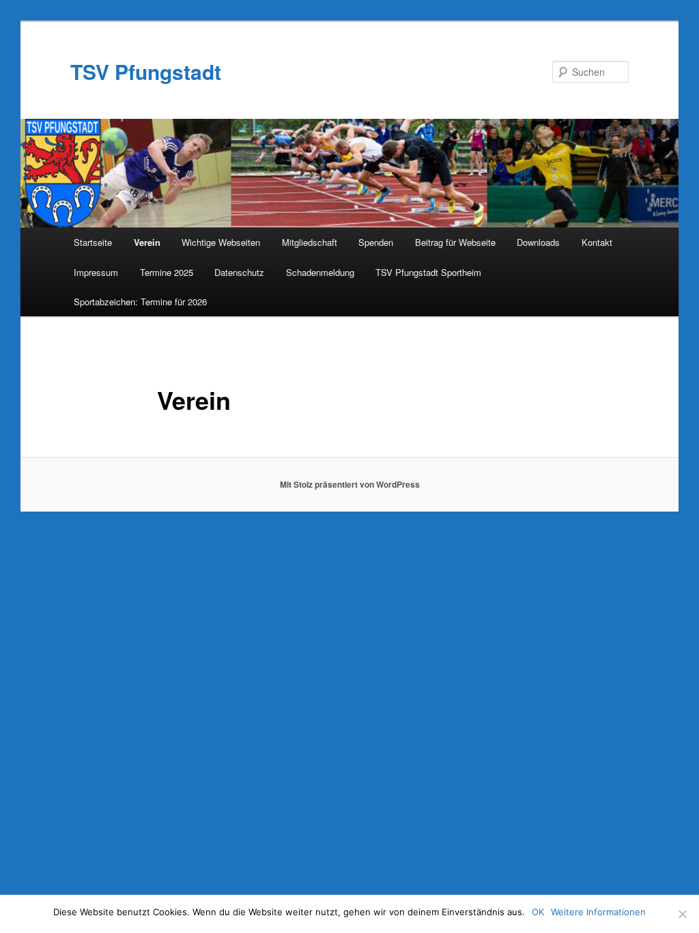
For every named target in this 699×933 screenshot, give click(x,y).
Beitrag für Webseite (455, 242)
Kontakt (597, 242)
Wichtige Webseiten (221, 242)
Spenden (375, 242)
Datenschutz (239, 272)
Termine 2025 (166, 272)
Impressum (96, 272)
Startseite (93, 242)
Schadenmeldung (320, 272)
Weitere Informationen (598, 911)
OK (538, 911)
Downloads (538, 242)
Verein (147, 242)
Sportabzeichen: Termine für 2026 (140, 301)
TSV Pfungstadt (145, 71)
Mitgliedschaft (309, 242)
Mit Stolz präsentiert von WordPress (350, 484)
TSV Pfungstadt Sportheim (428, 272)
